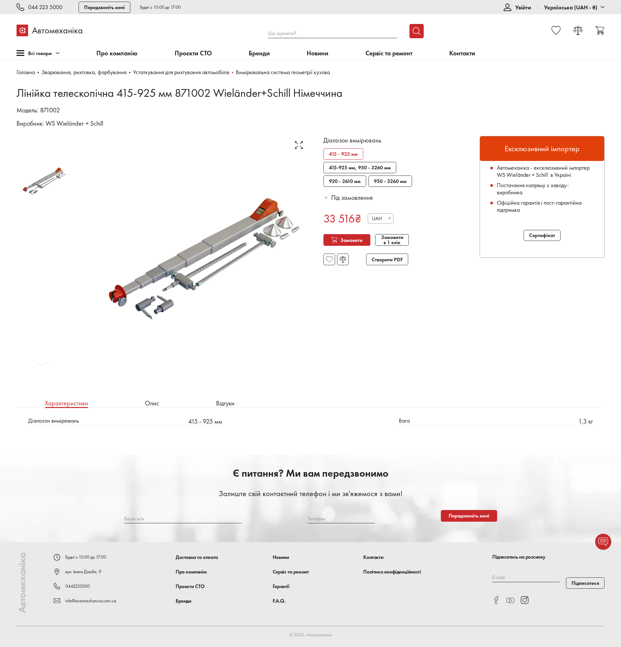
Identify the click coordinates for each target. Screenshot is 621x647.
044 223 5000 (45, 7)
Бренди (259, 53)
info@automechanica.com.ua (90, 601)
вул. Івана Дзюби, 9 (83, 571)
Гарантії (281, 586)
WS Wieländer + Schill (74, 123)
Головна (25, 72)
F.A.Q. (279, 600)
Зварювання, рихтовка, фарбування (83, 72)
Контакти (462, 53)
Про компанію (116, 53)
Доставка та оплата (197, 557)
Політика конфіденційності (392, 571)
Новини (317, 53)
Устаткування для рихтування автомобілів (181, 72)
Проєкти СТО (193, 53)
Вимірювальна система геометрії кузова (283, 72)
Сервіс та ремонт (388, 53)
